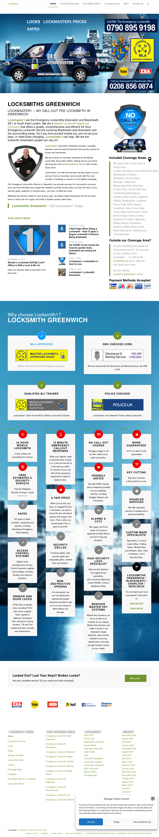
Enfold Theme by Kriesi (37, 830)
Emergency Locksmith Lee (58, 794)
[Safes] (22, 505)
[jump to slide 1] (78, 85)
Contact (11, 764)
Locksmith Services (17, 741)
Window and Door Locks (22, 597)
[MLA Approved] (41, 335)
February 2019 (128, 765)
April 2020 (126, 741)
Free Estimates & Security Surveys (22, 479)
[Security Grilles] (61, 536)
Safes (22, 513)
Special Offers (90, 771)
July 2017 (126, 788)
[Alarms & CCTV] (98, 510)
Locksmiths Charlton (93, 761)
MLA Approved (41, 344)
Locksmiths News (16, 759)
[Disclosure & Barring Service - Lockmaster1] (117, 355)
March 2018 (127, 785)
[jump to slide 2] (81, 85)
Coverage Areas (15, 769)
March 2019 (127, 761)
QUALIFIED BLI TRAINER (41, 393)
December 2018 (129, 771)
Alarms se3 (89, 738)
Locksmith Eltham (16, 783)
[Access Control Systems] (22, 542)
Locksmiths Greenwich (94, 765)
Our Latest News (19, 218)
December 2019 (129, 748)
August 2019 (127, 751)
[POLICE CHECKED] (118, 385)
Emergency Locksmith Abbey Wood (59, 772)
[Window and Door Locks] (22, 588)
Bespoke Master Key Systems (98, 606)
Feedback (12, 774)
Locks (10, 745)
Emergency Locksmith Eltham (59, 756)
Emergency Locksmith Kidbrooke (56, 780)
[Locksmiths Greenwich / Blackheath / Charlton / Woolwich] (136, 567)
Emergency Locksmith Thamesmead (56, 788)
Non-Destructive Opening (60, 583)
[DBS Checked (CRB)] (118, 335)
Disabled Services (136, 500)
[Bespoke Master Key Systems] (98, 595)
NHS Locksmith (91, 768)
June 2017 (126, 791)
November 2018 (129, 775)
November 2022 (129, 735)
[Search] (148, 3)
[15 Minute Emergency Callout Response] (61, 434)
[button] (152, 798)
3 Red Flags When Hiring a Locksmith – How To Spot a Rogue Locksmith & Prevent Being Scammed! (84, 233)
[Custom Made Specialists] (136, 524)
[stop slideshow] (84, 85)
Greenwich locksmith (93, 748)
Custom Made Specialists (136, 533)
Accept (91, 822)
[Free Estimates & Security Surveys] (22, 466)
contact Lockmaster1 (124, 274)
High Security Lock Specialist (98, 561)
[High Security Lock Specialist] (98, 550)
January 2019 (128, 768)
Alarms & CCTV (98, 520)
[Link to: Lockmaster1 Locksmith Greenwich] (62, 272)
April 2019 (126, 758)
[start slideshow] (74, 85)
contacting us (121, 261)
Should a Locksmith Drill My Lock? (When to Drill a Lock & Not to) (26, 264)
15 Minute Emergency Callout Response (61, 447)
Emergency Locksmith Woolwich (60, 751)
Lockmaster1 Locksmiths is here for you (83, 262)
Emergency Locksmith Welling (59, 765)
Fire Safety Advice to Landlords (22, 778)
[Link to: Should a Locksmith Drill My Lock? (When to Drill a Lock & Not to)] (29, 240)
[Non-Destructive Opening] (61, 572)
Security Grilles (60, 546)
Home (10, 736)
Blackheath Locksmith (94, 741)
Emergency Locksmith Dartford (60, 799)
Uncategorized (90, 775)
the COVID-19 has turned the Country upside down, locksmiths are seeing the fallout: (84, 249)
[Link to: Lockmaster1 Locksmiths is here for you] (62, 261)
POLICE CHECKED (117, 393)
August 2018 (127, 781)
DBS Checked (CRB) (117, 344)
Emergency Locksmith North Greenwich (58, 737)
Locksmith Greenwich (93, 758)
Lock (86, 755)
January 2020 (128, 745)
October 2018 (128, 778)
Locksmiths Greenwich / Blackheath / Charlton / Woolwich (136, 580)
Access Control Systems (22, 553)
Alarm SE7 (89, 735)
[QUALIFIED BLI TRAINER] (41, 385)
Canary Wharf (90, 745)
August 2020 (127, 738)
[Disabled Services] (136, 491)
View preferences (142, 822)
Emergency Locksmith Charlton (60, 761)
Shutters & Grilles (16, 755)
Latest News (89, 751)
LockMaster (13, 3)
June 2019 (126, 755)
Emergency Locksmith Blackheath (56, 745)
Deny (116, 822)
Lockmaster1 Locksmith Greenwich (81, 273)
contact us (22, 495)
